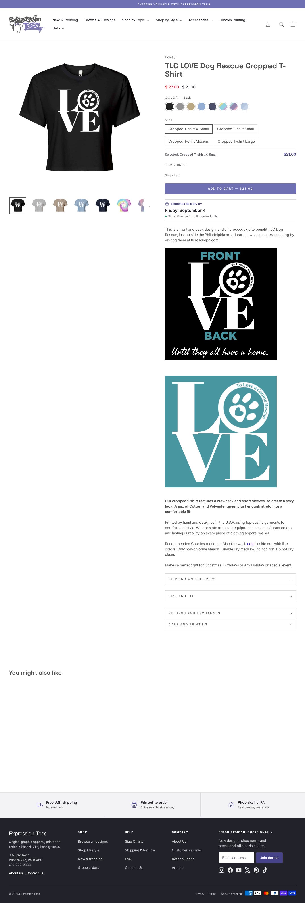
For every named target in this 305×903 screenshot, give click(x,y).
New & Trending (65, 20)
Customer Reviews (187, 850)
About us (16, 873)
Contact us (35, 873)
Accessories (199, 20)
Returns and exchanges (195, 613)
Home (169, 57)
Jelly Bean (223, 106)
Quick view (43, 750)
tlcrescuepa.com (205, 240)
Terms (212, 893)
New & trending (90, 859)
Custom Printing (232, 20)
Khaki (190, 106)
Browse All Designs (100, 20)
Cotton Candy (233, 106)
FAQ (128, 859)
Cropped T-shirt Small (235, 129)
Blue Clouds (244, 106)
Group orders (88, 867)
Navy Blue (212, 106)
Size (169, 120)
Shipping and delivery (192, 579)
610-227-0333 (20, 865)
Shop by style (88, 850)
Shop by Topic (134, 20)
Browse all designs (93, 841)
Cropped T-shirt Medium (188, 141)
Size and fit (181, 596)
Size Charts (134, 841)
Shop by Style (167, 20)
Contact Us (134, 867)
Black (169, 106)
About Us (179, 841)
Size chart (172, 175)
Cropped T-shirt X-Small (188, 129)
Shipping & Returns (140, 850)
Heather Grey (180, 106)
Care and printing (188, 624)
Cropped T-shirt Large (236, 141)
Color (178, 97)
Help (56, 28)
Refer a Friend (183, 859)
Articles (178, 867)
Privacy (200, 893)
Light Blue (201, 106)
